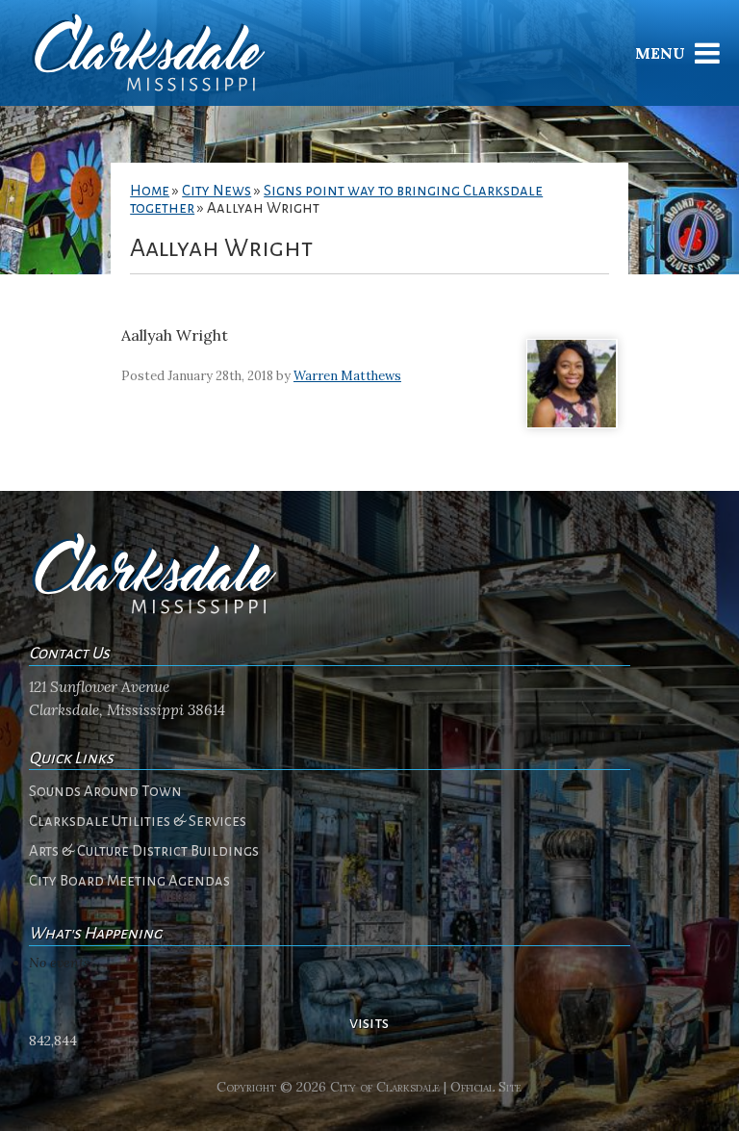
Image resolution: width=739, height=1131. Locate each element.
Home (149, 190)
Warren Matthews (347, 376)
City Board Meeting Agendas (129, 880)
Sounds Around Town (105, 791)
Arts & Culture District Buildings (144, 851)
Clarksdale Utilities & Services (137, 821)
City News (216, 190)
